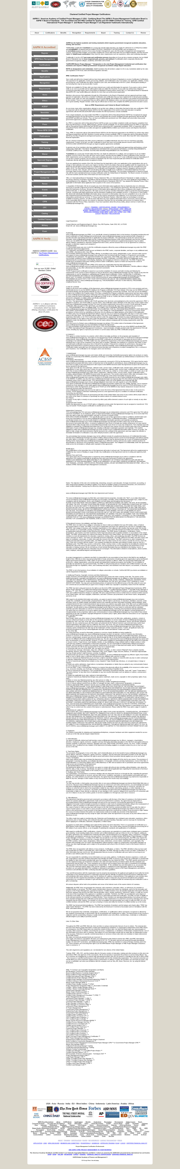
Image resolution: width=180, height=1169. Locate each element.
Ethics (44, 101)
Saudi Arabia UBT (36, 1131)
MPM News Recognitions (45, 59)
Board (103, 33)
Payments (61, 1129)
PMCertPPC (78, 1123)
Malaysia (114, 1125)
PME (114, 1133)
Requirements (90, 33)
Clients (45, 166)
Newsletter (45, 113)
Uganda (135, 1134)
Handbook (63, 1125)
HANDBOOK (95, 1143)
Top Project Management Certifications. (48, 254)
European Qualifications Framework (56, 1131)
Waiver (45, 154)
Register (44, 53)
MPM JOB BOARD (53, 1143)
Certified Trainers (45, 219)
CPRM (132, 1133)
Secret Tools (90, 1134)
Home (44, 95)
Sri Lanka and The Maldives (56, 1123)
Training (117, 33)
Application (120, 1131)
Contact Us (130, 33)
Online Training (86, 1136)
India (138, 1133)
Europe (136, 1125)
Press (44, 124)
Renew (143, 33)
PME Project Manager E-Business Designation (81, 1129)
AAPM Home (67, 1122)
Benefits (63, 33)
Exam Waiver (110, 1131)
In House (144, 1134)
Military (45, 225)
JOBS (45, 1143)
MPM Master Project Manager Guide (73, 1126)
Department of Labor (100, 1128)
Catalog (45, 213)
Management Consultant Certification (99, 1126)
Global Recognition (97, 1123)
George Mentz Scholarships (106, 1129)
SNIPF (127, 1123)
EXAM (117, 1143)
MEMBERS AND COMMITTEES (69, 1143)
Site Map (111, 1136)
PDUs (135, 1129)
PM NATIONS (68, 1154)
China (145, 1133)
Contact (147, 1131)
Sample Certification (72, 1136)
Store (127, 1128)
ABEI (146, 1128)
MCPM (62, 1128)
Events (45, 190)
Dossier (129, 1131)
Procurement (40, 1129)
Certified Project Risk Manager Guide (79, 1128)
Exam (44, 231)
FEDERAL (83, 1154)
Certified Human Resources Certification (125, 1126)
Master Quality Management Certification (44, 1128)
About (37, 33)
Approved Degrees (44, 160)
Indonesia (44, 1125)
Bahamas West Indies (70, 1134)
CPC (45, 208)
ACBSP (45, 107)
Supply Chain (51, 1129)
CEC (120, 1133)
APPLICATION (37, 1143)
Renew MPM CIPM (44, 130)
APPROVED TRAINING (107, 1143)
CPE (126, 1133)
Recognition (76, 33)
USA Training (44, 148)
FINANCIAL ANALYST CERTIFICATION (99, 1154)
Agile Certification (125, 1125)
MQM (134, 1128)
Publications (45, 136)
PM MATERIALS (86, 1143)
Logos (82, 1134)
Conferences (57, 1134)
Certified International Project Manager (92, 1133)
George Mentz (118, 1123)
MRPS (143, 1125)
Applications (45, 77)
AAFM (49, 1154)
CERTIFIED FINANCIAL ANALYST (137, 1143)
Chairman (45, 118)
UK (140, 1128)
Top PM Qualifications (116, 1128)
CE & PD (81, 1131)
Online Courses (130, 1122)
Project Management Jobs (44, 172)
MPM (45, 196)
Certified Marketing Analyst (50, 1126)
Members (127, 1134)
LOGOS (122, 1143)
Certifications (50, 33)
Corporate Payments (38, 1123)
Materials (73, 1131)
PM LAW (60, 1154)
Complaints (73, 1133)
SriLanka (121, 1129)
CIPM (45, 202)
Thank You (43, 1133)
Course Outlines (38, 1134)
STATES (75, 1154)
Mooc (142, 1129)
